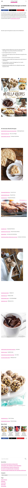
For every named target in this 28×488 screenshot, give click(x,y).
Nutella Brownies (4, 197)
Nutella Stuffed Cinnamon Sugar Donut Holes (8, 130)
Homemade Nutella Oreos (5, 192)
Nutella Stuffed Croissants (15, 18)
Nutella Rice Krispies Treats (5, 231)
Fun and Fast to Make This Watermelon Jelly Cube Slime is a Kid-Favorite (13, 470)
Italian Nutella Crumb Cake (5, 136)
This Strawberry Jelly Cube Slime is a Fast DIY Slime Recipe (11, 465)
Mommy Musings (4, 479)
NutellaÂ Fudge (3, 228)
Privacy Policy (3, 482)
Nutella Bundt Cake (4, 418)
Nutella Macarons (4, 295)
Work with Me (3, 486)
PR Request (3, 481)
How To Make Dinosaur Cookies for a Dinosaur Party (10, 467)
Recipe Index (3, 484)
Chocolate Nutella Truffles (5, 357)
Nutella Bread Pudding (5, 292)
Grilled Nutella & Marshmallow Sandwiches (8, 349)
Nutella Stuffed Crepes (5, 298)
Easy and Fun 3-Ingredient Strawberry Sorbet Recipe (10, 468)
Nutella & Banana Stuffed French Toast (7, 354)
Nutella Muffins (3, 234)
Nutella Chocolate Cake (5, 133)
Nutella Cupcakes (4, 352)
